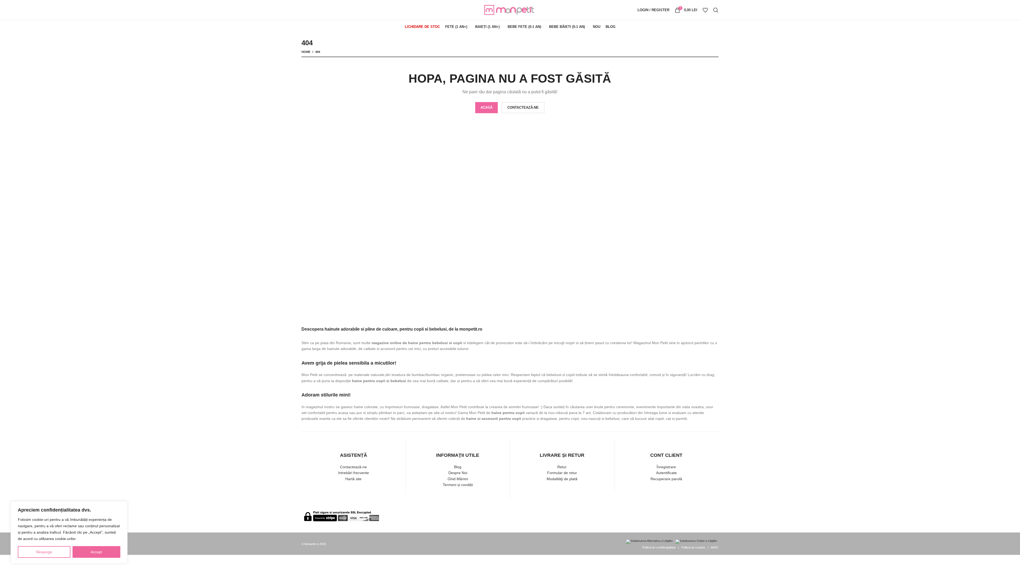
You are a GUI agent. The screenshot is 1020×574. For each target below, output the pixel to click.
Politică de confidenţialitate (659, 547)
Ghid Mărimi (458, 479)
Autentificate (666, 473)
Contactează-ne (353, 467)
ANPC (715, 547)
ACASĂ (486, 107)
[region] (69, 532)
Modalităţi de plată (562, 479)
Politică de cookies (693, 547)
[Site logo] (510, 9)
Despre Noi (457, 473)
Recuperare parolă (666, 479)
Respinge (44, 552)
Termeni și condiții (458, 485)
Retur (562, 467)
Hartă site (353, 479)
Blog (457, 467)
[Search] (716, 10)
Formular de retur (562, 473)
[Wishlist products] (705, 10)
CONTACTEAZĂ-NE (523, 107)
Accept (96, 552)
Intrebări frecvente (353, 473)
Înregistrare (666, 467)
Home (305, 51)
